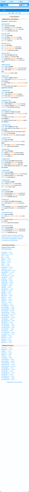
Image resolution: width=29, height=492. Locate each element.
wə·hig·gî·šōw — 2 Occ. (8, 327)
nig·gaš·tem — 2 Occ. (7, 289)
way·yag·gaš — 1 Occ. (7, 305)
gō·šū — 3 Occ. (5, 265)
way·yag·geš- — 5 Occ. (8, 307)
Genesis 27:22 (5, 33)
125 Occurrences (6, 249)
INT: (2, 31)
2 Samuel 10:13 (6, 138)
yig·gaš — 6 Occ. (6, 339)
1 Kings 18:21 (5, 149)
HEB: (2, 25)
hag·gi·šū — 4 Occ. (6, 269)
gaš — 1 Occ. (5, 255)
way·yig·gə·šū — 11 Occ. (8, 314)
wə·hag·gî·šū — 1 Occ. (7, 324)
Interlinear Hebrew (17, 235)
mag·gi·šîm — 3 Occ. (7, 282)
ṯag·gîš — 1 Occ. (6, 292)
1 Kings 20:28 (5, 180)
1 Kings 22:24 (5, 190)
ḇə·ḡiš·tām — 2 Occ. (7, 322)
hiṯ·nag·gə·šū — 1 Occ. (7, 275)
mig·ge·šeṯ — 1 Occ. (7, 284)
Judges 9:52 (5, 76)
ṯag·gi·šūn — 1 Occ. (7, 295)
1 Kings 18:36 (5, 159)
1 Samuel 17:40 (6, 110)
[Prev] (2, 223)
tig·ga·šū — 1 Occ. (6, 299)
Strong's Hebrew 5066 (8, 247)
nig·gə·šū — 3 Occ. (6, 290)
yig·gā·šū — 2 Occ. (6, 340)
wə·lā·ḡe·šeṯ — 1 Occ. (7, 329)
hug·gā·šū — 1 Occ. (7, 277)
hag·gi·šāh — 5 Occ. (7, 267)
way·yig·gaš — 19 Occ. (7, 310)
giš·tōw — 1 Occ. (6, 262)
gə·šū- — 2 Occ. (6, 260)
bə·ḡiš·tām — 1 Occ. (7, 254)
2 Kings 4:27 (5, 199)
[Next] (27, 223)
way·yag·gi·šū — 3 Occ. (8, 309)
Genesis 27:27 (5, 43)
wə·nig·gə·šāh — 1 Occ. (8, 332)
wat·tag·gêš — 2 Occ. (7, 315)
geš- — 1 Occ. (5, 257)
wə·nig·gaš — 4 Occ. (7, 330)
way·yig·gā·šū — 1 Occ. (8, 312)
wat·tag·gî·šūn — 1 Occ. (8, 317)
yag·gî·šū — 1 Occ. (6, 337)
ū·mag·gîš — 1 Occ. (7, 304)
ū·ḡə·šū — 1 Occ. (6, 302)
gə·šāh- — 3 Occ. (6, 259)
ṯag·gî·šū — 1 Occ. (6, 294)
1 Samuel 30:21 (6, 125)
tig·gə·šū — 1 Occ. (6, 300)
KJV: (2, 29)
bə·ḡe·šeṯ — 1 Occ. (6, 252)
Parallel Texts (14, 240)
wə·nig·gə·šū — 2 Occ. (7, 334)
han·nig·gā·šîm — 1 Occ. (8, 270)
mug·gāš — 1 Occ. (6, 285)
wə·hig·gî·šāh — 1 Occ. (8, 325)
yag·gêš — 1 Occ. (6, 335)
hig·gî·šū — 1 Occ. (6, 274)
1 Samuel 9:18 (5, 90)
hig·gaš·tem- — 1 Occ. (7, 272)
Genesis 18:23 (5, 24)
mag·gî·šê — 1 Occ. (7, 280)
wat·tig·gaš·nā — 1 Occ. (8, 320)
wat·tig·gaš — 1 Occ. (7, 319)
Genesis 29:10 (5, 53)
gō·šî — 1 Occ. (5, 264)
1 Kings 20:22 (5, 170)
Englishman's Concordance (14, 382)
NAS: (2, 27)
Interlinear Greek (6, 235)
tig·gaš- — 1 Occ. (6, 297)
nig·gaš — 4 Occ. (6, 287)
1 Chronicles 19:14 (7, 212)
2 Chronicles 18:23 (7, 225)
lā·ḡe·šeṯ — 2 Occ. (6, 279)
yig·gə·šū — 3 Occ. (6, 342)
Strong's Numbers (6, 237)
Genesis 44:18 (5, 64)
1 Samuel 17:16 (6, 100)
